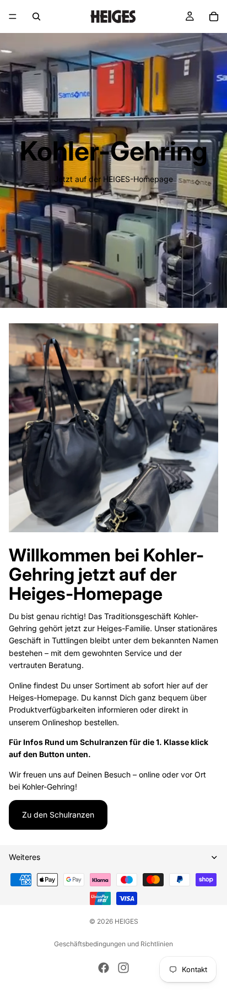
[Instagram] (123, 967)
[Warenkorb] (214, 16)
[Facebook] (103, 967)
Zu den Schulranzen (58, 814)
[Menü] (12, 16)
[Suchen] (36, 16)
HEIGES (126, 921)
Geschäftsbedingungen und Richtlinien (113, 944)
